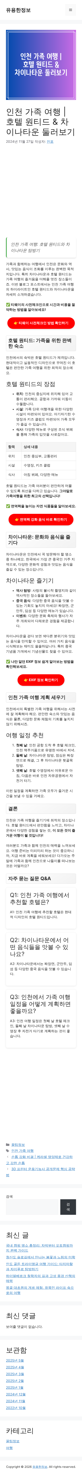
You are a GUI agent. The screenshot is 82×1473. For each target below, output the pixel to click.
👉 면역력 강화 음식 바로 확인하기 (41, 519)
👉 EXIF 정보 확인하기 (41, 680)
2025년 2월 (15, 1381)
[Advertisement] (41, 192)
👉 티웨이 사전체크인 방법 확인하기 (41, 323)
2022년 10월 (16, 1408)
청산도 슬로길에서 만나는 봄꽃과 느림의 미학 (40, 1257)
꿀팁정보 (18, 1145)
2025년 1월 (14, 1388)
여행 (9, 1448)
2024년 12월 (16, 1394)
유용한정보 (18, 10)
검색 (9, 1196)
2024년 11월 (15, 1401)
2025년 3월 (15, 1374)
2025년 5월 (15, 1361)
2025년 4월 (15, 1367)
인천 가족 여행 (22, 1151)
